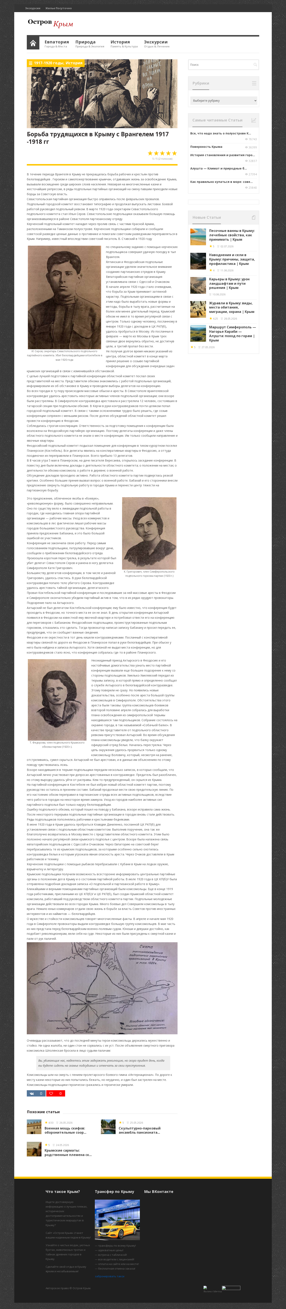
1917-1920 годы (48, 62)
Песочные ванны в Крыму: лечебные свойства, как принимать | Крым (232, 235)
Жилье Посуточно (58, 8)
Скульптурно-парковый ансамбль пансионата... (140, 1130)
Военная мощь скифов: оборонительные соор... (65, 1130)
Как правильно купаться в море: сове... (221, 182)
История (74, 62)
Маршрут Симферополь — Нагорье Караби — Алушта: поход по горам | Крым (232, 333)
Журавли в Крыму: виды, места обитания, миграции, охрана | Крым (231, 307)
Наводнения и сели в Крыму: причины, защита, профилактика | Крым (232, 259)
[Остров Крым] (50, 23)
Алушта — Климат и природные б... (218, 168)
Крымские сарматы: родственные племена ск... (68, 1152)
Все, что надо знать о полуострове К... (220, 133)
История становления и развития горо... (222, 155)
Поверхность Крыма (206, 147)
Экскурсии (32, 8)
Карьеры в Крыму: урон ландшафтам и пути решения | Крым (229, 283)
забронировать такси (109, 1276)
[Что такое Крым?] (33, 42)
